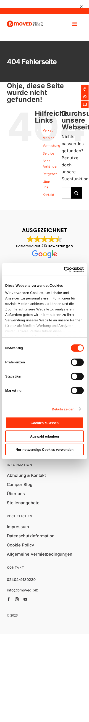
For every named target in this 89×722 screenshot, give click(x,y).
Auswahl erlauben (44, 436)
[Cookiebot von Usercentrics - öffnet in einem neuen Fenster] (64, 269)
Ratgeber (50, 174)
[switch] (77, 362)
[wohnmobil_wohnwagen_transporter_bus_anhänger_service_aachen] (25, 22)
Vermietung (51, 145)
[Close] (81, 7)
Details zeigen (63, 409)
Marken (49, 138)
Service (48, 153)
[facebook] (8, 599)
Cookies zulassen (45, 423)
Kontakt (49, 195)
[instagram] (17, 599)
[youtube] (25, 599)
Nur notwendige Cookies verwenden (44, 450)
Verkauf (49, 130)
